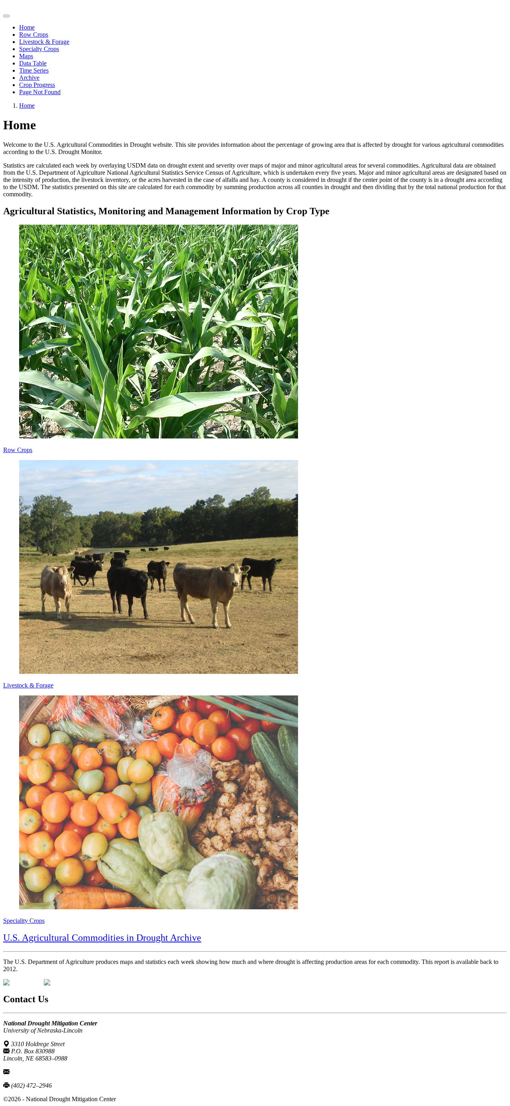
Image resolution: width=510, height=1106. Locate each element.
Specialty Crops (39, 48)
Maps (26, 56)
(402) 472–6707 (31, 1071)
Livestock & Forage (44, 41)
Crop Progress (37, 84)
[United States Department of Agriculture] (23, 982)
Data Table (33, 63)
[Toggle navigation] (6, 16)
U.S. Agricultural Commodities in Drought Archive (102, 937)
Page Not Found (40, 92)
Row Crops (33, 34)
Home (27, 27)
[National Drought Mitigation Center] (64, 982)
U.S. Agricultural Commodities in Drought (56, 6)
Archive (29, 77)
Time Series (34, 70)
